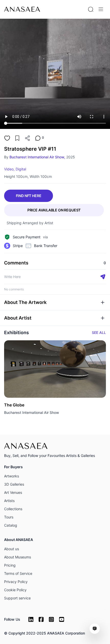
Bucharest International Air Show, (37, 157)
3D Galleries (14, 484)
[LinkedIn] (31, 619)
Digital (21, 169)
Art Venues (13, 492)
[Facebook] (41, 619)
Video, (9, 169)
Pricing (10, 565)
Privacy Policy (16, 581)
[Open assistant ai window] (95, 628)
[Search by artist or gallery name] (90, 9)
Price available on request (54, 210)
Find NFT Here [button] (28, 195)
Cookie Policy (15, 590)
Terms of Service (18, 573)
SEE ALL (99, 332)
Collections (13, 509)
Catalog (10, 525)
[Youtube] (62, 619)
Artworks (11, 476)
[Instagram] (51, 619)
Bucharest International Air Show (31, 412)
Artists (9, 500)
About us (11, 549)
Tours (8, 517)
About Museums (17, 557)
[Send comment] (103, 277)
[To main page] (22, 9)
